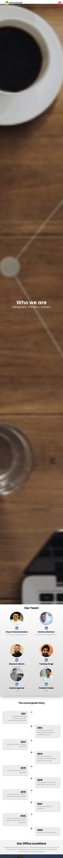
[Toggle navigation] (59, 3)
